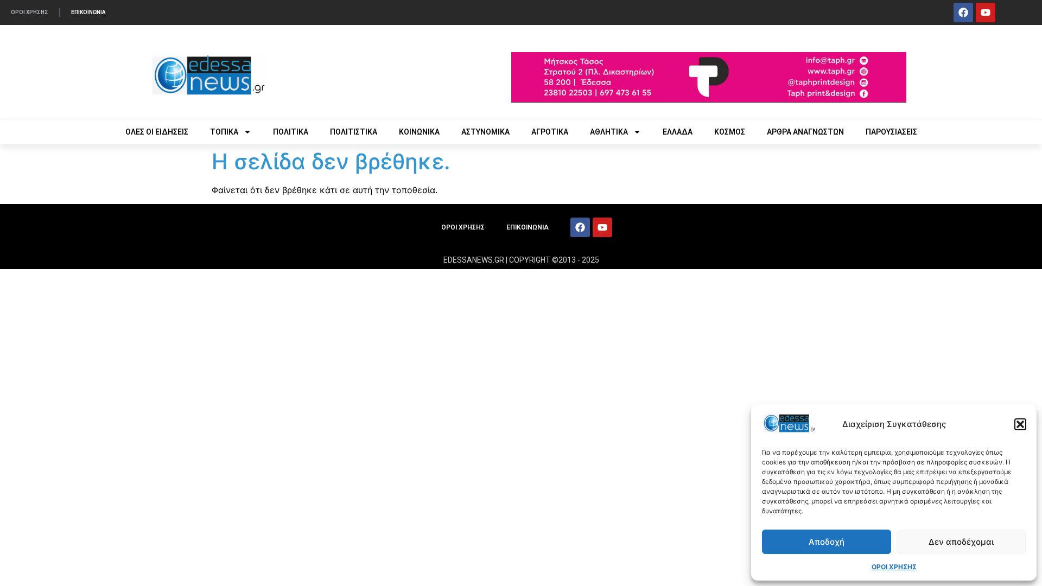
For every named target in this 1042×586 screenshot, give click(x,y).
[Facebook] (963, 12)
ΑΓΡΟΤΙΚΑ (549, 132)
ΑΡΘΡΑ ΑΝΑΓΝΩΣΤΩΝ (805, 132)
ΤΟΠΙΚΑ (224, 132)
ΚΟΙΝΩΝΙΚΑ (419, 132)
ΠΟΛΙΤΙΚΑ (290, 132)
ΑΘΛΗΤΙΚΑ (609, 132)
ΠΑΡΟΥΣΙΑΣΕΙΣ (891, 132)
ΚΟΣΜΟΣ (729, 132)
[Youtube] (985, 12)
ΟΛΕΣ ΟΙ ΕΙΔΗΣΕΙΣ (156, 132)
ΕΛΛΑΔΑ (677, 132)
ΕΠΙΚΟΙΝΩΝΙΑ (88, 12)
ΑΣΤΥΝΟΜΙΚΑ (485, 132)
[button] (1020, 424)
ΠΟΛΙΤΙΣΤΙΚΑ (353, 132)
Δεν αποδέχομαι (961, 542)
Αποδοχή (826, 542)
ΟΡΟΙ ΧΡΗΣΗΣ (894, 567)
